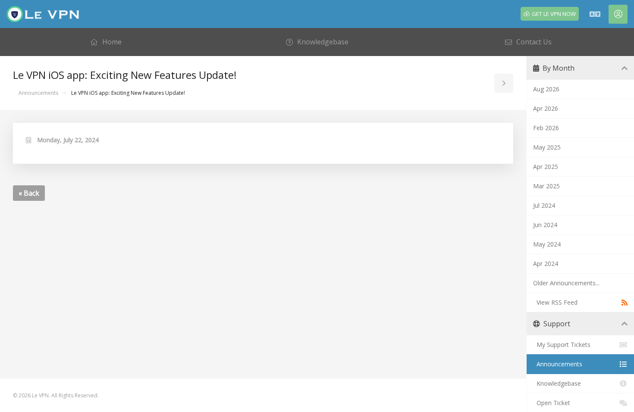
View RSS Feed (555, 302)
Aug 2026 (546, 89)
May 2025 (547, 147)
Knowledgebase (557, 383)
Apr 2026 (545, 108)
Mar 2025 (546, 186)
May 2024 (547, 244)
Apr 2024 (545, 263)
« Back (29, 193)
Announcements (38, 93)
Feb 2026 (546, 128)
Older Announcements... (566, 283)
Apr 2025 (545, 166)
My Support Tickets (561, 344)
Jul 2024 (544, 205)
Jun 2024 (545, 225)
